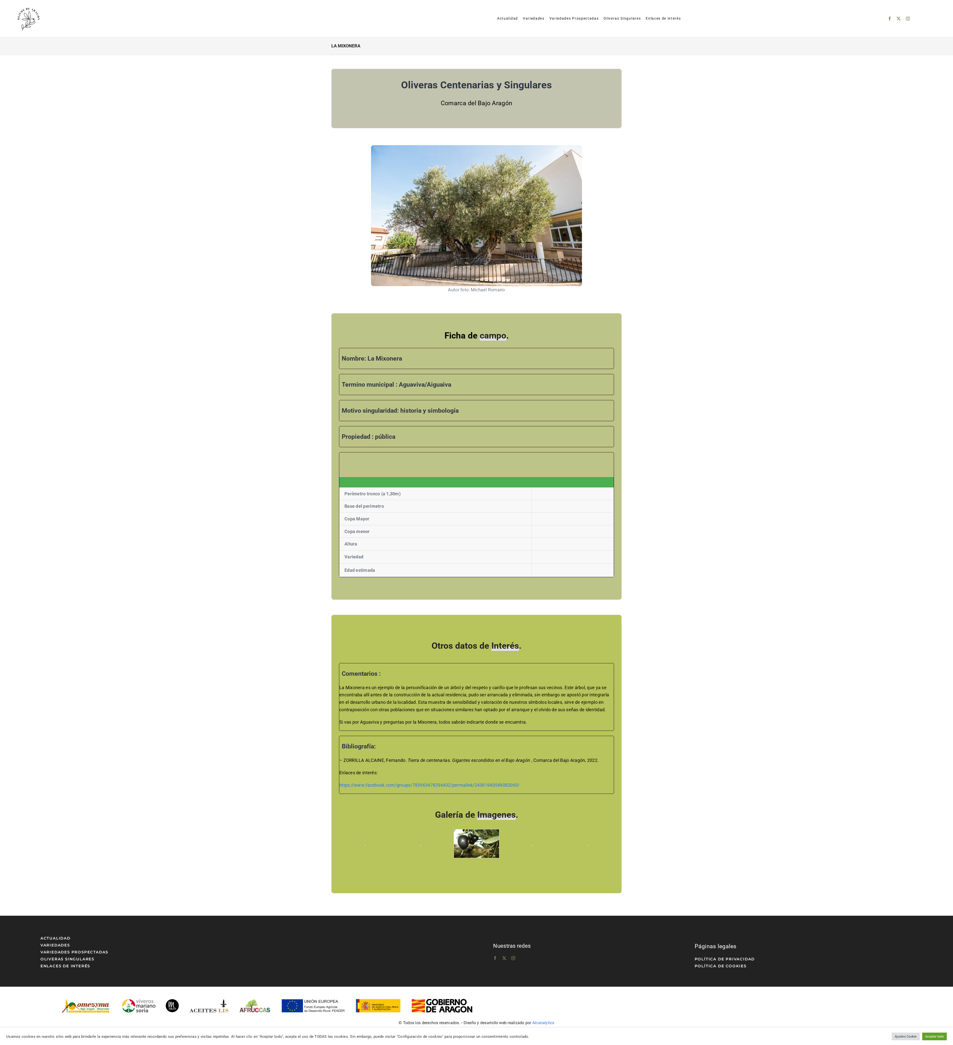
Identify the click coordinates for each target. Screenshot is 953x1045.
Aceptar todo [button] (934, 1036)
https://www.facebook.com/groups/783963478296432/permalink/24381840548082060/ (429, 785)
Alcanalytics (543, 1022)
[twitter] (899, 19)
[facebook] (890, 19)
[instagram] (908, 19)
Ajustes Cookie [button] (906, 1036)
